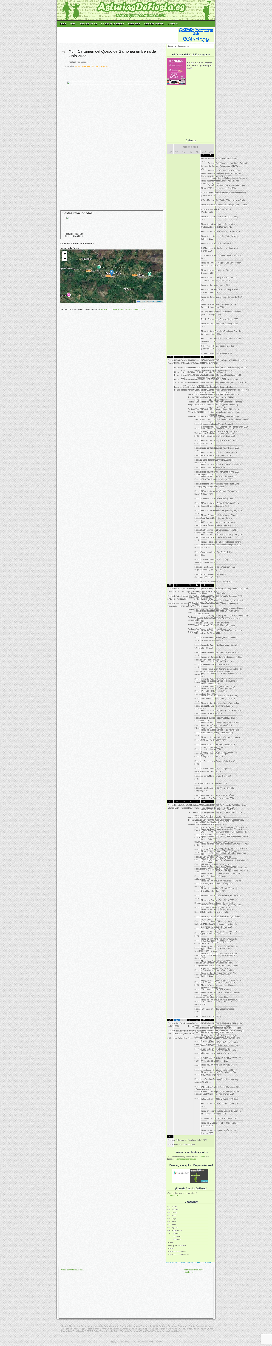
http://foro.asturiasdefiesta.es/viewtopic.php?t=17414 (122, 309)
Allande (64, 1326)
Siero (102, 1331)
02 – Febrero (172, 1210)
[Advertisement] (117, 35)
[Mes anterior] (170, 147)
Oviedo (181, 1328)
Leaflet (142, 301)
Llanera (147, 1328)
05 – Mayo (171, 1219)
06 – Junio (171, 1222)
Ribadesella (79, 1331)
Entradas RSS (171, 1262)
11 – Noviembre (174, 1236)
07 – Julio (171, 1225)
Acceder (208, 1262)
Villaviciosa (168, 1331)
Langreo (124, 1328)
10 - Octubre (80, 66)
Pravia (203, 1328)
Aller (71, 1326)
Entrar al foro (172, 1195)
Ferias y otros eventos (176, 1245)
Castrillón (172, 1326)
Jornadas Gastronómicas (178, 1254)
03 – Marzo (172, 1213)
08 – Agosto (172, 1228)
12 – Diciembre (174, 1239)
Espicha (170, 1242)
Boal (106, 1326)
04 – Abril (171, 1216)
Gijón (82, 1328)
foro (202, 1157)
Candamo (114, 1326)
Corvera (209, 1326)
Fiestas (170, 1248)
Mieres (162, 1328)
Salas (96, 1331)
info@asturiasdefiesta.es (185, 1159)
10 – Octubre (172, 1234)
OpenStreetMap (155, 301)
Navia (174, 1328)
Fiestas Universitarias (176, 1251)
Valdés (149, 1331)
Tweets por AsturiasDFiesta (72, 1270)
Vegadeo (157, 1331)
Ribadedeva (66, 1331)
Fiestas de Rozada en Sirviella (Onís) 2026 (74, 235)
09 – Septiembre (174, 1231)
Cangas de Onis (149, 1326)
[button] (112, 273)
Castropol (182, 1326)
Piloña (196, 1328)
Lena (140, 1328)
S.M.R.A (89, 1331)
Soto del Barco (112, 1331)
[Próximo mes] (210, 147)
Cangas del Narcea (130, 1326)
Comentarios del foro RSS (190, 1262)
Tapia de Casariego (130, 1331)
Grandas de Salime (110, 1328)
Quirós (210, 1328)
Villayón (178, 1331)
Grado (96, 1328)
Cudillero (64, 1328)
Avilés (77, 1326)
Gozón (89, 1328)
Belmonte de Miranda (92, 1326)
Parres (189, 1328)
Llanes (154, 1328)
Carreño (163, 1326)
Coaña (191, 1326)
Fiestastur (128, 1342)
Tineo (143, 1331)
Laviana (133, 1328)
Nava (168, 1328)
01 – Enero (172, 1207)
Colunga (200, 1326)
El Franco (75, 1328)
